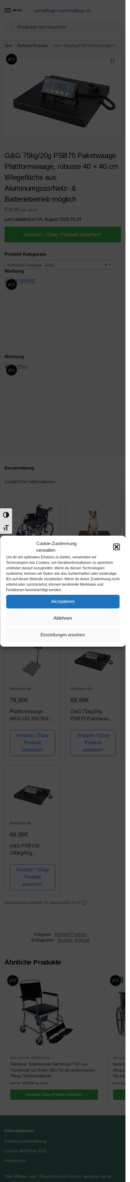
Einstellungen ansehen (63, 634)
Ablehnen (63, 618)
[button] (116, 547)
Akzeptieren (63, 601)
